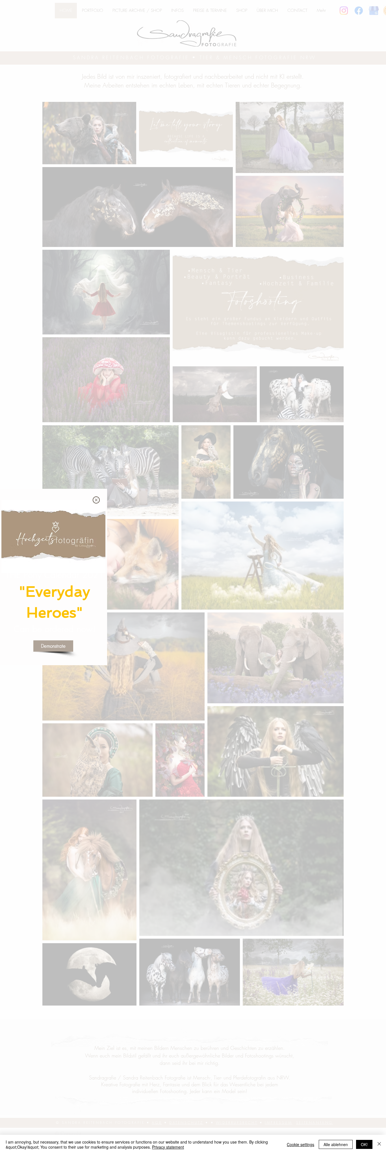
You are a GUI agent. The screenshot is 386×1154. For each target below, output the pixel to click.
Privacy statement (168, 1147)
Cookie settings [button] (300, 1144)
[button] (96, 499)
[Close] (379, 1144)
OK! (364, 1144)
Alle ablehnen (336, 1144)
